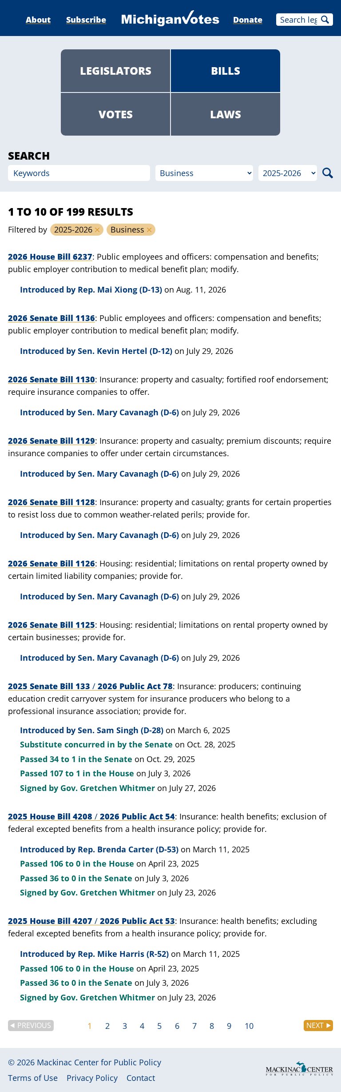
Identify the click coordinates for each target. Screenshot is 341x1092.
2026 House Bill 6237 (50, 256)
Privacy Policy (92, 1077)
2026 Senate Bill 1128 (51, 502)
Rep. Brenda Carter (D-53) (128, 849)
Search (325, 19)
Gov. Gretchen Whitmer (107, 788)
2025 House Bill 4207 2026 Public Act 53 (91, 920)
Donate (247, 19)
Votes (116, 114)
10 (249, 1025)
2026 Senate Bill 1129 (51, 440)
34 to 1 (63, 759)
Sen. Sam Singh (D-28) (120, 730)
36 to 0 (63, 878)
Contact (141, 1077)
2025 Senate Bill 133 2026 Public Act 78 (90, 686)
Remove (97, 230)
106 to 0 (65, 863)
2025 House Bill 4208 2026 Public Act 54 (91, 816)
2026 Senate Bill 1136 (51, 318)
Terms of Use (33, 1077)
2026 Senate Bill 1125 (51, 624)
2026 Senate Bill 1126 (51, 563)
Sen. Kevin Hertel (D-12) (125, 350)
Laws (225, 114)
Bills (225, 70)
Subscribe (86, 19)
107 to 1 (65, 773)
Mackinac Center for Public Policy (99, 1062)
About (38, 19)
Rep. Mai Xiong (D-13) (120, 289)
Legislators (115, 70)
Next (315, 1025)
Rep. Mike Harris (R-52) (123, 953)
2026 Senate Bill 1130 (51, 379)
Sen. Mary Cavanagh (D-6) (128, 412)
